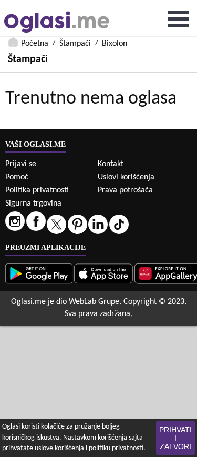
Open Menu (178, 19)
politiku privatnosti (116, 448)
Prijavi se (20, 164)
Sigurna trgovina (33, 203)
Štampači (75, 43)
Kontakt (110, 164)
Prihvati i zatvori (175, 438)
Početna (34, 43)
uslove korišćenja (59, 448)
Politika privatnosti (37, 190)
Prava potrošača (125, 190)
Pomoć (16, 177)
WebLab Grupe (94, 302)
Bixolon (114, 43)
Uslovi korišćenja (126, 177)
